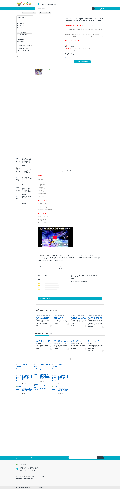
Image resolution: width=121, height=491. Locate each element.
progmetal (75, 258)
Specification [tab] (70, 171)
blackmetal (45, 257)
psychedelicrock (89, 258)
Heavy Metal (59, 255)
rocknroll (44, 260)
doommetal (60, 257)
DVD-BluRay (20, 23)
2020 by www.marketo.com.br (23, 487)
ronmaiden (48, 260)
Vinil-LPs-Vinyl (21, 41)
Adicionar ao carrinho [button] (50, 326)
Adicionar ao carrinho (83, 61)
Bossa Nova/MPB (21, 20)
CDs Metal (54, 255)
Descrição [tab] (61, 171)
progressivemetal (81, 258)
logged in (78, 281)
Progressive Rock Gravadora (24, 30)
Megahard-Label (95, 255)
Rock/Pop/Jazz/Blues (22, 34)
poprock (65, 258)
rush (52, 260)
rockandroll (97, 258)
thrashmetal (61, 260)
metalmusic (58, 258)
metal (99, 257)
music (62, 258)
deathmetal (55, 257)
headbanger (74, 257)
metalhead (44, 258)
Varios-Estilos (20, 39)
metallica (54, 258)
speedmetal (55, 260)
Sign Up (100, 457)
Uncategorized (21, 36)
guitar (64, 257)
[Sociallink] (16, 481)
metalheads (49, 258)
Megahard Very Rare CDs (45, 12)
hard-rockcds (69, 257)
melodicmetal (94, 257)
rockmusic (40, 260)
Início (17, 12)
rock (94, 258)
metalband (40, 258)
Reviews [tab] (79, 171)
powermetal (70, 258)
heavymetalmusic (87, 257)
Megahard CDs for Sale (23, 48)
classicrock (50, 257)
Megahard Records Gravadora (28, 12)
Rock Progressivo (21, 32)
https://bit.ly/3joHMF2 (73, 50)
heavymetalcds (81, 257)
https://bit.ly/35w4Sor (69, 46)
